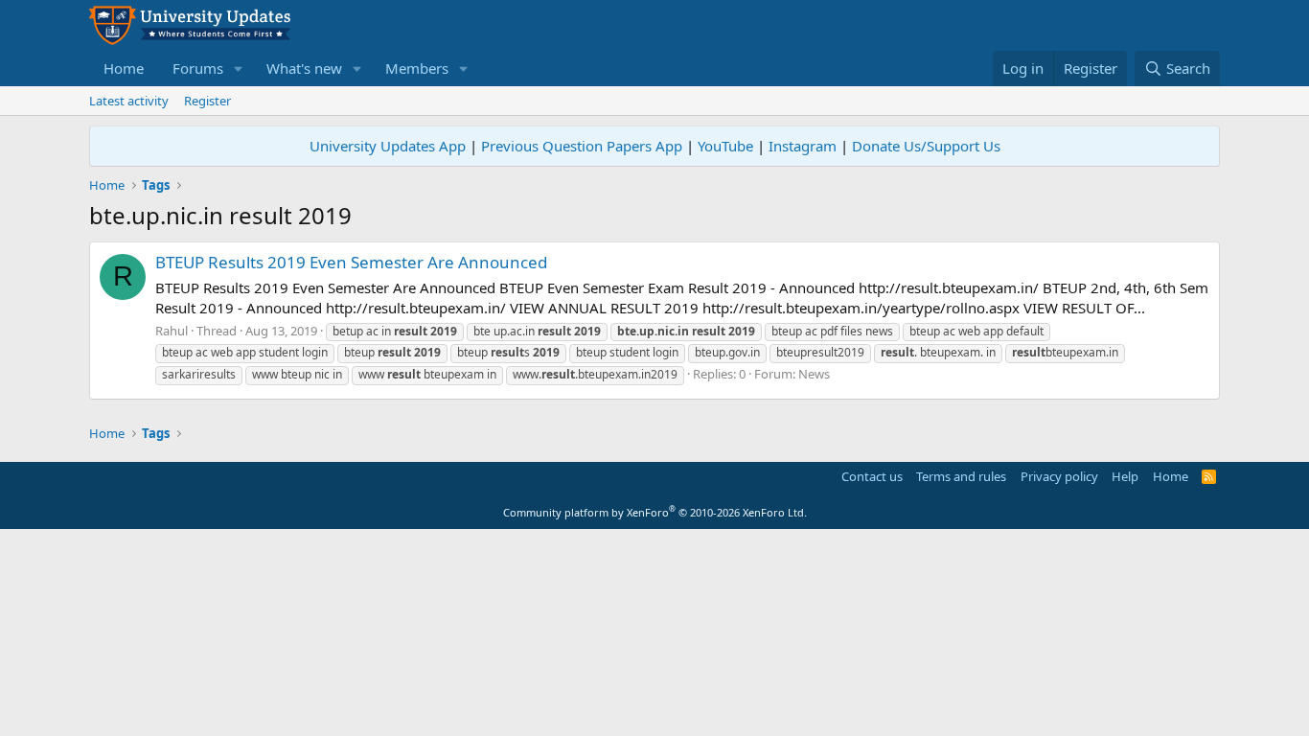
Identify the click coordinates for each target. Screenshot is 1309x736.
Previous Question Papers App (581, 145)
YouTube (725, 145)
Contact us (872, 476)
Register (207, 100)
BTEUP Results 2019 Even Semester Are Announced (351, 262)
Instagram (803, 145)
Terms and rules (961, 476)
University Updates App (388, 145)
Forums (197, 68)
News (814, 373)
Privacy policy (1059, 476)
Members (416, 68)
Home (123, 68)
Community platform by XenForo (655, 512)
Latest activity (129, 100)
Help (1125, 476)
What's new (304, 68)
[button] (238, 68)
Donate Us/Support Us (926, 145)
